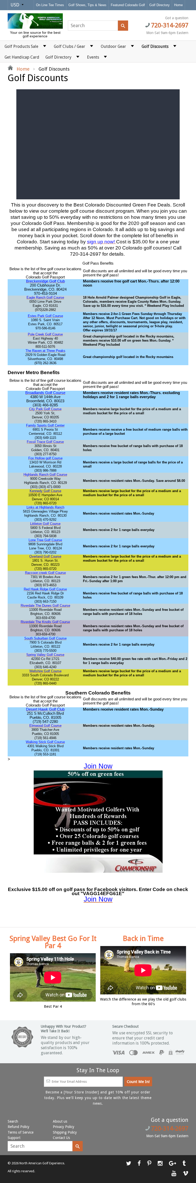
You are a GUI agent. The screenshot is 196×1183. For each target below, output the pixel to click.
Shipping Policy (65, 1132)
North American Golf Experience (41, 1163)
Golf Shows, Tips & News (87, 5)
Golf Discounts (155, 46)
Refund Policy (18, 1127)
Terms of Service (20, 1132)
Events (93, 57)
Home (178, 5)
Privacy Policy (63, 1127)
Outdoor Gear (113, 46)
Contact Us (61, 1138)
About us (60, 1121)
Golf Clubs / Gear (69, 46)
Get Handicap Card (22, 57)
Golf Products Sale (21, 46)
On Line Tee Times (50, 5)
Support (14, 1138)
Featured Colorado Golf (128, 5)
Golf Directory (159, 5)
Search (13, 1121)
